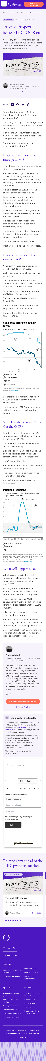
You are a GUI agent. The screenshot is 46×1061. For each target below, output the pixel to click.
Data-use (23, 1037)
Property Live (29, 999)
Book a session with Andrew (19, 92)
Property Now (29, 1003)
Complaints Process (13, 1034)
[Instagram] (14, 947)
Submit (13, 825)
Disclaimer (22, 1030)
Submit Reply (25, 781)
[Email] (11, 694)
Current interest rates (11, 1009)
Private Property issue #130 (36, 13)
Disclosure (10, 1030)
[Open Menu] (4, 4)
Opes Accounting (31, 972)
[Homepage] (3, 12)
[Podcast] (4, 947)
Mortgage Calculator (11, 1017)
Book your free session (11, 976)
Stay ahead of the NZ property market (17, 13)
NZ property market (10, 1006)
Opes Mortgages (30, 968)
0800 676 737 (10, 955)
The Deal (27, 1007)
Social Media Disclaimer (32, 1034)
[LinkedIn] (7, 694)
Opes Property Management (30, 977)
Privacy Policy (35, 1030)
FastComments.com (24, 843)
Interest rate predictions (12, 1013)
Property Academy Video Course (31, 1012)
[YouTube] (9, 947)
